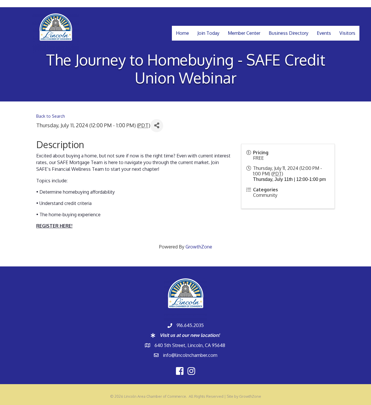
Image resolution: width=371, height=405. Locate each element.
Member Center (244, 33)
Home (182, 33)
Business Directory (288, 33)
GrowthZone (199, 247)
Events (324, 33)
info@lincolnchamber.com (190, 355)
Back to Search (50, 116)
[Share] (156, 125)
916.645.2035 (190, 325)
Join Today (208, 33)
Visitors (347, 33)
